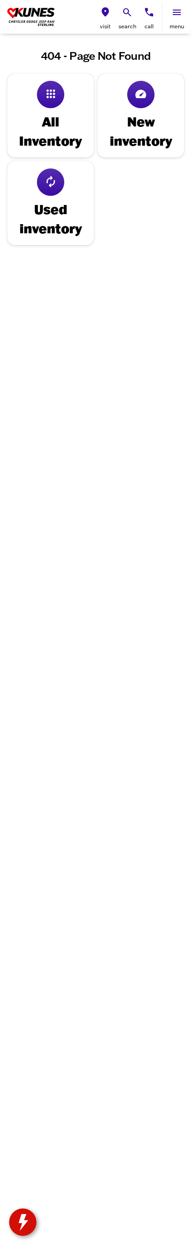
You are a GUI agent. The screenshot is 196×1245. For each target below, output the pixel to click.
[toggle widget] (22, 1222)
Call (149, 26)
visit (105, 26)
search (127, 26)
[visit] (105, 12)
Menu (177, 26)
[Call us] (149, 12)
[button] (105, 17)
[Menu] (177, 12)
